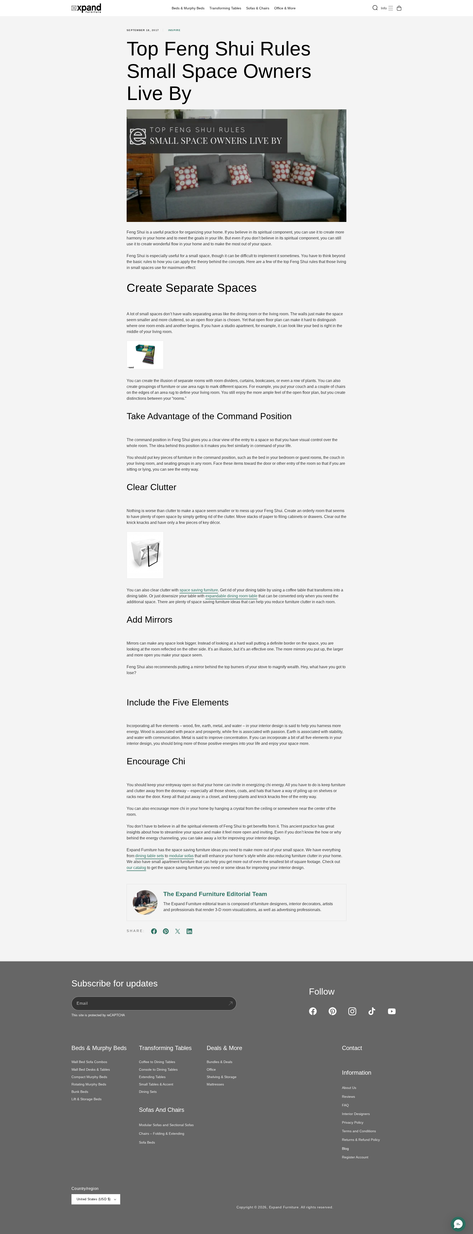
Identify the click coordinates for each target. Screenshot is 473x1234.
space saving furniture (199, 590)
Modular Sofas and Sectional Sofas (166, 1125)
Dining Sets (148, 1092)
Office (211, 1069)
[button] (189, 8)
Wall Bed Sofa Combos (89, 1062)
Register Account (355, 1157)
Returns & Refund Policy (361, 1140)
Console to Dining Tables (158, 1069)
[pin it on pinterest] (166, 932)
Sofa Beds (147, 1142)
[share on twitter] (178, 932)
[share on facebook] (154, 932)
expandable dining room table (231, 596)
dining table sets (149, 856)
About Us (349, 1088)
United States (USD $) (93, 1199)
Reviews (348, 1097)
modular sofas (181, 856)
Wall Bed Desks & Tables (90, 1069)
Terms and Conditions (359, 1131)
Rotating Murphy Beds (88, 1084)
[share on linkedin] (189, 932)
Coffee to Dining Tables (157, 1062)
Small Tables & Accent (156, 1084)
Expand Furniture (284, 1207)
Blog (345, 1149)
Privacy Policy (352, 1122)
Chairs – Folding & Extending (161, 1133)
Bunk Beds (79, 1092)
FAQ (345, 1105)
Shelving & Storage (221, 1077)
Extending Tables (152, 1077)
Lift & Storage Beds (86, 1099)
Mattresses (215, 1084)
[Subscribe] (230, 1003)
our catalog (136, 868)
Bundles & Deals (219, 1062)
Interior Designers (356, 1114)
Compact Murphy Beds (89, 1077)
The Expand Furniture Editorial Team (215, 894)
